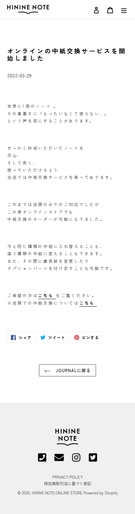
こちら (88, 303)
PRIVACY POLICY (67, 477)
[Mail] (59, 459)
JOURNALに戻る (72, 370)
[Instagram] (76, 459)
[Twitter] (93, 459)
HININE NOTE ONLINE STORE (57, 492)
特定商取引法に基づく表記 (67, 483)
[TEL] (42, 459)
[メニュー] (124, 9)
